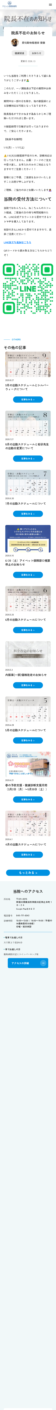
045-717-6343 (22, 915)
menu (50, 5)
